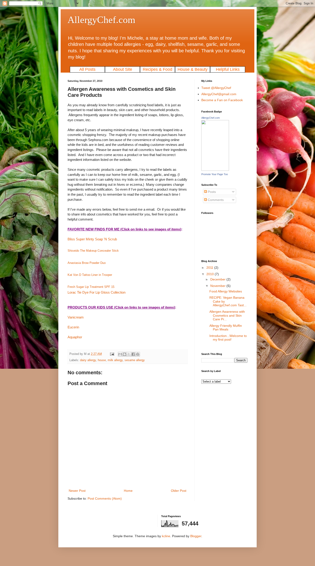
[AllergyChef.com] (215, 169)
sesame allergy (135, 360)
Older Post (178, 490)
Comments (215, 200)
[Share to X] (129, 354)
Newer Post (77, 490)
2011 (210, 267)
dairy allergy (88, 360)
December (218, 279)
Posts (211, 192)
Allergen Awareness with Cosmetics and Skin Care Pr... (227, 315)
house (102, 360)
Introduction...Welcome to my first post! (228, 338)
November (218, 286)
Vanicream (76, 317)
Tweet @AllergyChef (216, 88)
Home (128, 490)
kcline (166, 536)
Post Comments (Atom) (105, 498)
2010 (210, 274)
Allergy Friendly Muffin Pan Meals (225, 327)
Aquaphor (75, 337)
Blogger (195, 536)
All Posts (87, 69)
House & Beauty (193, 69)
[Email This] (120, 354)
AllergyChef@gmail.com (218, 94)
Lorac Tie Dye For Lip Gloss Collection (96, 292)
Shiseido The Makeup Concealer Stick (93, 250)
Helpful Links (228, 69)
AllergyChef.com (101, 20)
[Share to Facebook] (133, 354)
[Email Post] (112, 354)
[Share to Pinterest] (137, 354)
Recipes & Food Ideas (157, 70)
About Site (122, 69)
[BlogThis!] (124, 354)
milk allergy (115, 360)
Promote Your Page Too (214, 174)
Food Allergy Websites (225, 291)
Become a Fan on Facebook (222, 100)
